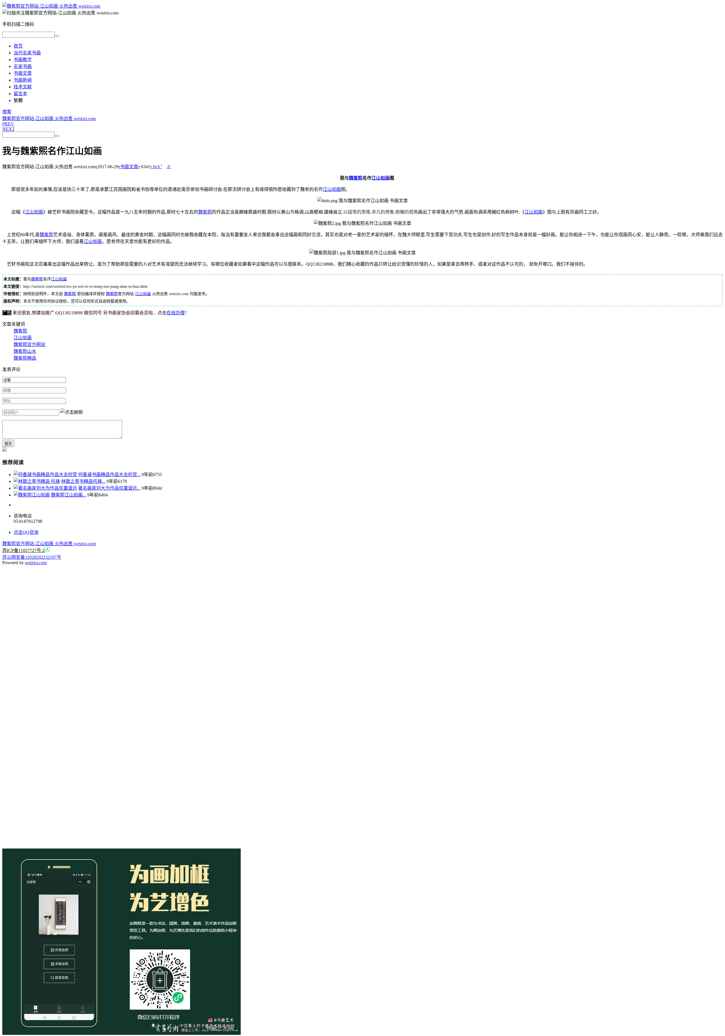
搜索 (6, 111)
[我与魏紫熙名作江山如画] (51, 6)
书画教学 (23, 59)
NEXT (8, 129)
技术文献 (23, 86)
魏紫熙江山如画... (68, 495)
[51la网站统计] (47, 550)
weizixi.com (36, 562)
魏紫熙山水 (25, 351)
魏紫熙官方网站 (29, 344)
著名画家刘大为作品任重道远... (109, 488)
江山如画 (381, 178)
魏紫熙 (355, 178)
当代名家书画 (27, 52)
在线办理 (176, 312)
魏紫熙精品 (25, 358)
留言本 (20, 93)
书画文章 (23, 73)
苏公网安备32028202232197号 (31, 557)
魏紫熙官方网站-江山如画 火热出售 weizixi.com (49, 118)
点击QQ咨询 (26, 532)
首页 (18, 46)
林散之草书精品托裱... (83, 481)
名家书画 (23, 66)
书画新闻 (23, 80)
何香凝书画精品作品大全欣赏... (109, 474)
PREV (8, 123)
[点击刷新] (71, 411)
